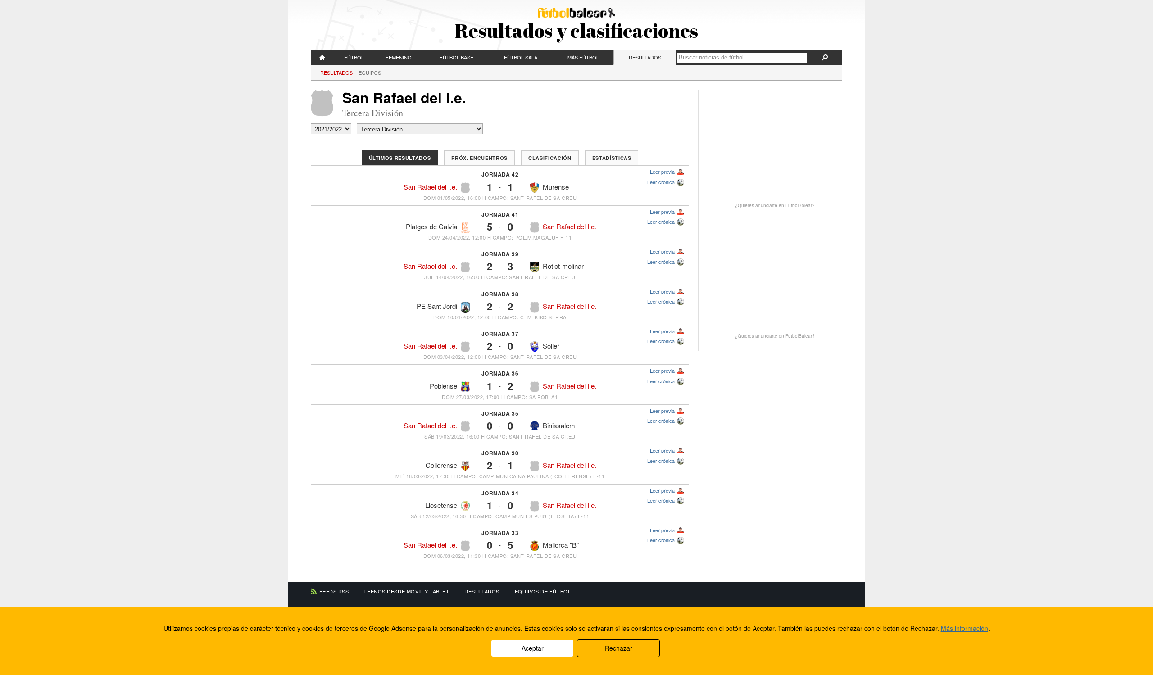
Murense (556, 186)
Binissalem (559, 425)
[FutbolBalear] (322, 57)
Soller (551, 345)
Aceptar (533, 647)
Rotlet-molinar (563, 266)
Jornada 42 (500, 174)
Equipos (370, 72)
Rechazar (618, 647)
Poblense (443, 385)
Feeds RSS (334, 591)
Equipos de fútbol (543, 591)
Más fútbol (583, 57)
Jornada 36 (500, 373)
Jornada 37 (500, 334)
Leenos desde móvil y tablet (406, 591)
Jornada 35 (500, 413)
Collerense (441, 465)
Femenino (399, 57)
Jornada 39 (500, 254)
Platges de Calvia (431, 226)
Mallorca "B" (561, 544)
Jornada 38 (500, 294)
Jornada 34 (500, 493)
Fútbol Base (456, 57)
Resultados (645, 57)
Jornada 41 (500, 214)
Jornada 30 (500, 453)
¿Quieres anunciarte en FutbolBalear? (775, 205)
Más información (964, 628)
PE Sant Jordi (437, 306)
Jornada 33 (500, 533)
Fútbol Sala (520, 57)
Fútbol (354, 57)
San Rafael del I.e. (430, 186)
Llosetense (441, 505)
